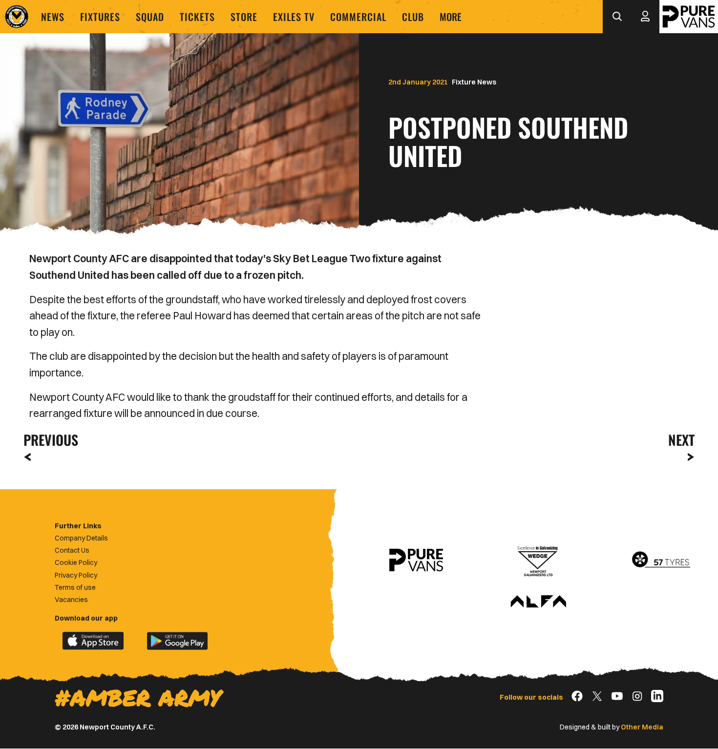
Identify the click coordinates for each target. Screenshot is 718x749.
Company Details (81, 538)
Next (681, 440)
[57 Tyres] (661, 560)
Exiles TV (294, 16)
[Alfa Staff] (538, 602)
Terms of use (75, 587)
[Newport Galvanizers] (538, 560)
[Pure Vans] (688, 16)
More (451, 16)
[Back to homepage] (16, 16)
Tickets (197, 16)
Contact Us (72, 550)
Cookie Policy (76, 562)
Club (413, 16)
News (52, 16)
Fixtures (100, 16)
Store (244, 16)
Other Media (642, 727)
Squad (150, 16)
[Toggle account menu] (645, 16)
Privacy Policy (76, 575)
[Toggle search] (617, 16)
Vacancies (71, 599)
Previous (47, 440)
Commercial (358, 16)
